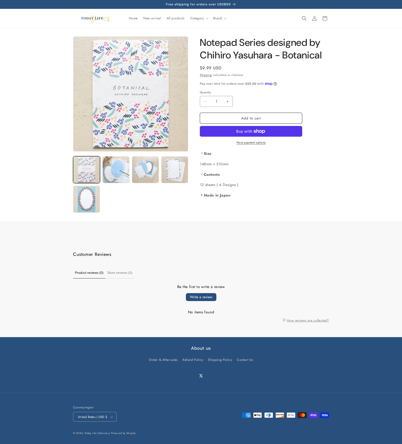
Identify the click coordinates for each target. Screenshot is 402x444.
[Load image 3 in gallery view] (145, 169)
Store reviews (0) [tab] (119, 273)
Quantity (205, 92)
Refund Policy (193, 359)
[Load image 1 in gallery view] (86, 169)
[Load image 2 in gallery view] (115, 169)
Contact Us (245, 359)
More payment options (251, 142)
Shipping (206, 75)
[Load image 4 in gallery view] (174, 169)
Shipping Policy (220, 359)
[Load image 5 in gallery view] (86, 199)
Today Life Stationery (97, 433)
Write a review (201, 297)
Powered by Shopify (123, 433)
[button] (199, 18)
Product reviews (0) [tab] (89, 273)
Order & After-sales (163, 359)
